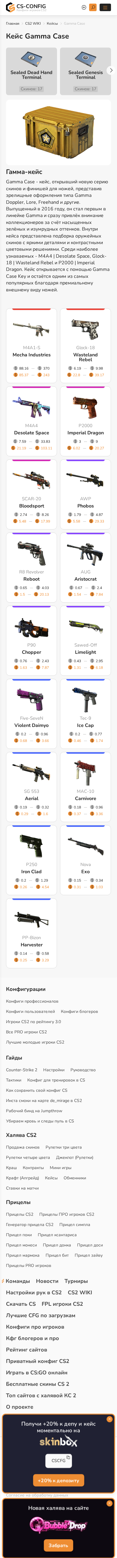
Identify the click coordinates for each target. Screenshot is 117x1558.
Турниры (76, 1281)
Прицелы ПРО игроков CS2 (66, 1214)
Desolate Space (31, 432)
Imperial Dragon (86, 432)
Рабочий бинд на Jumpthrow (34, 1111)
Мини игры (60, 1168)
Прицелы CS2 (19, 1214)
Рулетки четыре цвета (28, 1157)
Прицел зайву (89, 1255)
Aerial (31, 798)
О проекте (19, 1407)
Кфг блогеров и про (32, 1338)
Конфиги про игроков (35, 1326)
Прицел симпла (74, 1224)
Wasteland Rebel (85, 357)
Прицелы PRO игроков (28, 1265)
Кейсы (52, 23)
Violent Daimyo (31, 725)
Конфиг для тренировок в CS (56, 1080)
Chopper (31, 652)
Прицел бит (57, 1255)
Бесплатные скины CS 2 (37, 1384)
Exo (85, 871)
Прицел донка (57, 1245)
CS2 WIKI (33, 23)
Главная (12, 23)
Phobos (85, 506)
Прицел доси (90, 1245)
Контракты (33, 1168)
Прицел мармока (23, 1255)
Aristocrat (85, 579)
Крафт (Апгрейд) (22, 1178)
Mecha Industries (32, 354)
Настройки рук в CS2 (34, 1292)
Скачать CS (21, 1304)
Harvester (32, 944)
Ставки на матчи (22, 1188)
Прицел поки (19, 1235)
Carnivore (85, 798)
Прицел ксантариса (57, 1235)
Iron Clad (31, 871)
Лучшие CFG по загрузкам (40, 1315)
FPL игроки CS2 (62, 1304)
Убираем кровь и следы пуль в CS (40, 1121)
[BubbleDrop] (58, 1525)
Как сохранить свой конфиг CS (37, 1090)
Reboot (31, 579)
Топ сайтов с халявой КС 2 (41, 1395)
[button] (111, 70)
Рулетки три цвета (64, 1147)
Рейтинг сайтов (26, 1349)
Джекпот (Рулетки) (74, 1157)
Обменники (75, 1178)
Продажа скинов (23, 1147)
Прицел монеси (21, 1245)
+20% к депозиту (58, 1480)
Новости (47, 1281)
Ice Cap (85, 725)
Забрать (58, 1545)
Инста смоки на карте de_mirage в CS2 (44, 1100)
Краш (11, 1168)
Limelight (85, 652)
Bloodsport (31, 506)
